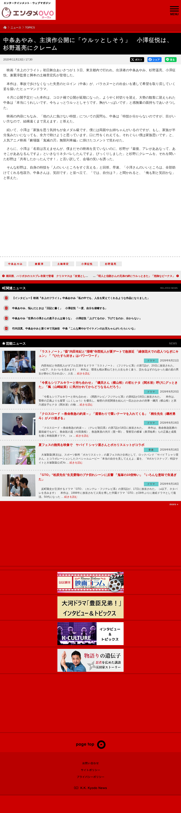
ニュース (16, 27)
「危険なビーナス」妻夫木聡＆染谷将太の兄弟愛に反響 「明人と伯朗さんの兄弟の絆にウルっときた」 (113, 276)
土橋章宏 (63, 264)
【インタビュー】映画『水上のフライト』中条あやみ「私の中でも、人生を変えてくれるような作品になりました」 (81, 298)
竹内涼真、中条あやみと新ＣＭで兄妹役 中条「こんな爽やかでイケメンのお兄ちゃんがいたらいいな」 (74, 328)
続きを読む (83, 373)
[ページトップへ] (91, 747)
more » (174, 504)
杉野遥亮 (111, 264)
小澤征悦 (87, 264)
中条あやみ (15, 264)
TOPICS (30, 27)
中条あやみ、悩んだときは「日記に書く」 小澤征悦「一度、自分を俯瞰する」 (59, 308)
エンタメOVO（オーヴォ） (28, 13)
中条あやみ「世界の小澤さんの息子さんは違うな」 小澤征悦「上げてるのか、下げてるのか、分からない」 (77, 318)
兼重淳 (39, 264)
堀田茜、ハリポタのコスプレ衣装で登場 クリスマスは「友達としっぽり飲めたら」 (56, 276)
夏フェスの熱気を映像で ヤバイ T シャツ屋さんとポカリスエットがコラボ (91, 445)
